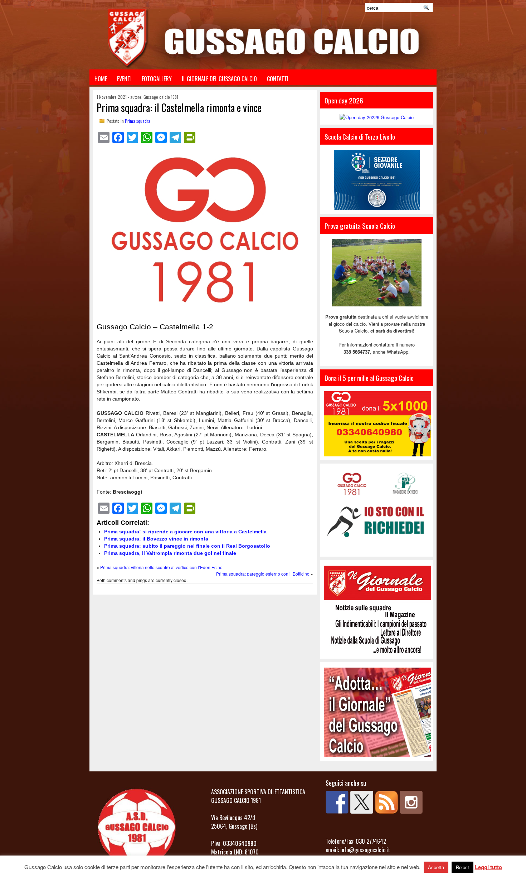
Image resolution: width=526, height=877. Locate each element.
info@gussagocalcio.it (365, 849)
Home (100, 78)
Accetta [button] (436, 867)
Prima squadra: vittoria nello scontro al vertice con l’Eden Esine (161, 567)
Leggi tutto (488, 867)
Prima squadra (137, 121)
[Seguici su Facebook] (337, 802)
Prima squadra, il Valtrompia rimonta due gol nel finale (170, 553)
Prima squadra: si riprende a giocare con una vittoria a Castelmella (185, 531)
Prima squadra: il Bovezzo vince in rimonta (156, 539)
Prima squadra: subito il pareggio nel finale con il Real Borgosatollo (187, 546)
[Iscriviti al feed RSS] (386, 802)
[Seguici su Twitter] (361, 802)
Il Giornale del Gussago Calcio (219, 78)
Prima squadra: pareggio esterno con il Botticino (263, 574)
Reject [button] (462, 867)
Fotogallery (157, 78)
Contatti (277, 78)
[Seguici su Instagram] (411, 802)
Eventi (124, 78)
